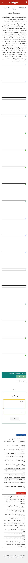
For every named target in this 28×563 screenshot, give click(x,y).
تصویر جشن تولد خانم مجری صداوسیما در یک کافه (14, 461)
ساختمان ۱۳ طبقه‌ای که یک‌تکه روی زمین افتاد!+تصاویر (16, 446)
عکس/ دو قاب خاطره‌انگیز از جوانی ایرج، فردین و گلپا (14, 471)
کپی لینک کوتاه (21, 376)
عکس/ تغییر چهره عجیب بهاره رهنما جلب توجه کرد (14, 442)
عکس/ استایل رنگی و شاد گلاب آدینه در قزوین (15, 480)
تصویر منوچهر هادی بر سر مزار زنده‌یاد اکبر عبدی (14, 477)
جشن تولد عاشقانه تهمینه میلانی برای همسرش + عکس (14, 487)
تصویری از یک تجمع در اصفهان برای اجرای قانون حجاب (14, 538)
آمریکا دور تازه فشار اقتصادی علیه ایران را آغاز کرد (15, 530)
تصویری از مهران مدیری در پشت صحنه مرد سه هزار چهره (14, 450)
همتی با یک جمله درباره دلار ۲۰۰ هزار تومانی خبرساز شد (15, 502)
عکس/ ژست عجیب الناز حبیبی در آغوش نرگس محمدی (14, 483)
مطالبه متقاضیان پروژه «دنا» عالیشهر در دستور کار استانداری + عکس (14, 526)
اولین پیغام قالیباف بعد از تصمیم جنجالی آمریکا (14, 520)
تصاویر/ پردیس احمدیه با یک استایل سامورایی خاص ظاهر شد (15, 515)
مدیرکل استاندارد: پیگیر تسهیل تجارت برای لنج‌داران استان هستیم (16, 511)
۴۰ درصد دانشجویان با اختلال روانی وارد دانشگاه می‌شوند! (16, 506)
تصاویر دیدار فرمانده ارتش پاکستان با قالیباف (15, 542)
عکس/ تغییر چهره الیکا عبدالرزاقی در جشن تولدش (15, 457)
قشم (18, 381)
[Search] (2, 2)
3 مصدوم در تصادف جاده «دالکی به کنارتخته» (15, 497)
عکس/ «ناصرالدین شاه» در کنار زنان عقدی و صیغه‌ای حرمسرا (15, 545)
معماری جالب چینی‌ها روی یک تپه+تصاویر (15, 475)
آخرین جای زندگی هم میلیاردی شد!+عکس (15, 499)
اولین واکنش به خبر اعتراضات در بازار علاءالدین (14, 523)
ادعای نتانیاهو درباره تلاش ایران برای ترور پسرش (16, 534)
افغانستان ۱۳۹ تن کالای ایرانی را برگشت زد (15, 518)
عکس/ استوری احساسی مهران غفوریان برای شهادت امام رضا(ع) (15, 465)
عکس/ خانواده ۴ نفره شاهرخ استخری (16, 439)
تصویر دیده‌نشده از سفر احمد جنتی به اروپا (15, 453)
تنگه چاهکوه (23, 381)
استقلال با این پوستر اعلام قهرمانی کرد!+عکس (15, 468)
